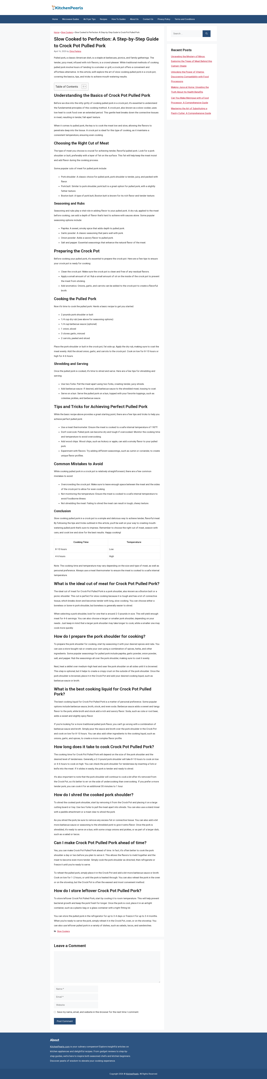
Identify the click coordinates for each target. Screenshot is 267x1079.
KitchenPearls (132, 1074)
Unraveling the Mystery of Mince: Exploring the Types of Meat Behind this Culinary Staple (191, 61)
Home (55, 19)
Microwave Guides (70, 19)
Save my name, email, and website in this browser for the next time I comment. (98, 1012)
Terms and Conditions (185, 19)
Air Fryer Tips (89, 19)
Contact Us (148, 19)
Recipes (103, 19)
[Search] (207, 33)
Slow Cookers (67, 32)
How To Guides (119, 19)
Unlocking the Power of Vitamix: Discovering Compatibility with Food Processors (190, 77)
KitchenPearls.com (60, 1046)
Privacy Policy (164, 19)
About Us (134, 19)
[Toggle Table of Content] (82, 86)
